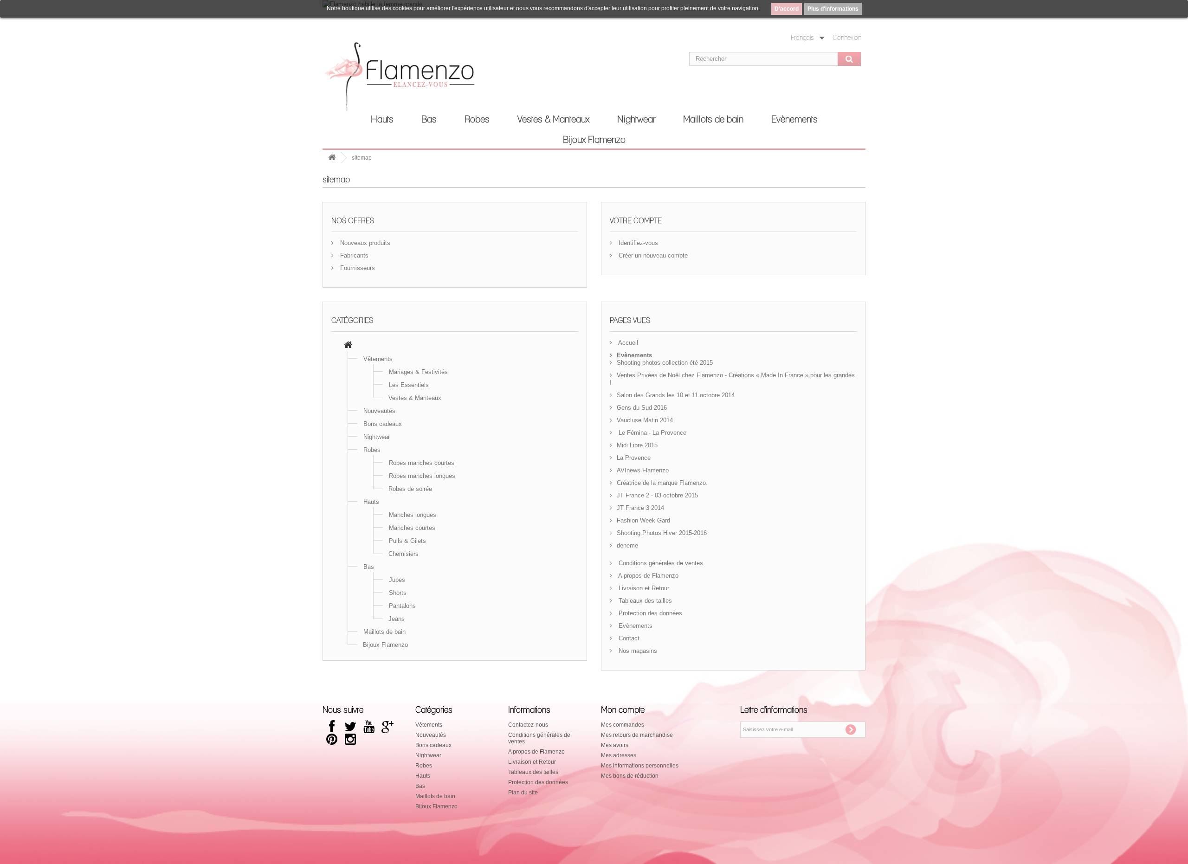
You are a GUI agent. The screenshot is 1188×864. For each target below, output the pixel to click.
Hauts (382, 119)
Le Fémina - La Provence (651, 432)
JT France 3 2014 (640, 507)
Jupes (397, 579)
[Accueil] (348, 345)
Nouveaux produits (364, 242)
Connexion (847, 38)
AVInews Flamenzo (643, 470)
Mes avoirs (614, 745)
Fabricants (353, 255)
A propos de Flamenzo (647, 575)
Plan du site (523, 792)
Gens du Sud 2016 (642, 407)
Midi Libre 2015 (637, 445)
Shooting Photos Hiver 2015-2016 (662, 532)
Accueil (627, 342)
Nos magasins (637, 650)
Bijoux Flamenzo (594, 140)
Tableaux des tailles (644, 600)
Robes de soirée (410, 488)
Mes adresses (618, 755)
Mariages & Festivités (418, 371)
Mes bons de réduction (630, 776)
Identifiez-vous (637, 242)
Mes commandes (622, 725)
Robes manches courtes (421, 462)
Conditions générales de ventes (660, 563)
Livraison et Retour (643, 588)
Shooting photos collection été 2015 (665, 362)
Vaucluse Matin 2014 (645, 420)
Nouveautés (379, 410)
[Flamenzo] (408, 80)
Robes (477, 119)
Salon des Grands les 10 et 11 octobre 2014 (676, 395)
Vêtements (378, 358)
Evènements (794, 119)
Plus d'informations (833, 9)
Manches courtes (412, 527)
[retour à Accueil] (332, 158)
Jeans (396, 618)
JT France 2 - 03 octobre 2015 (657, 495)
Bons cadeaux (382, 423)
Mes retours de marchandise (637, 735)
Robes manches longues (422, 475)
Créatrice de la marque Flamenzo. (662, 482)
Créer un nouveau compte (652, 255)
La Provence (634, 457)
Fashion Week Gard (643, 520)
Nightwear (636, 119)
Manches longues (412, 514)
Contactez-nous (528, 725)
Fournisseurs (356, 267)
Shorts (398, 592)
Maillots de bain (713, 119)
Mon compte (623, 710)
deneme (627, 545)
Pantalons (402, 605)
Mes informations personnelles (639, 765)
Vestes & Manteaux (553, 119)
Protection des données (649, 613)
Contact (628, 638)
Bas (429, 119)
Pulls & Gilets (407, 540)
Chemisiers (403, 553)
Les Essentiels (409, 384)
